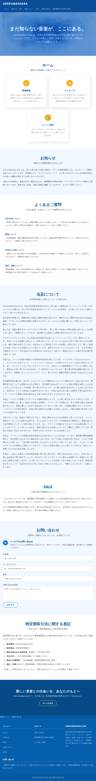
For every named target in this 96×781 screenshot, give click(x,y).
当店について (28, 9)
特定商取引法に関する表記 (62, 9)
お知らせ (14, 9)
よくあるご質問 (40, 742)
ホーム (6, 9)
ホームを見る (48, 703)
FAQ (20, 9)
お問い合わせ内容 (10, 584)
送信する (10, 605)
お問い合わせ (45, 9)
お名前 (5, 554)
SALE (37, 9)
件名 (5, 574)
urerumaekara (15, 3)
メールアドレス (9, 564)
